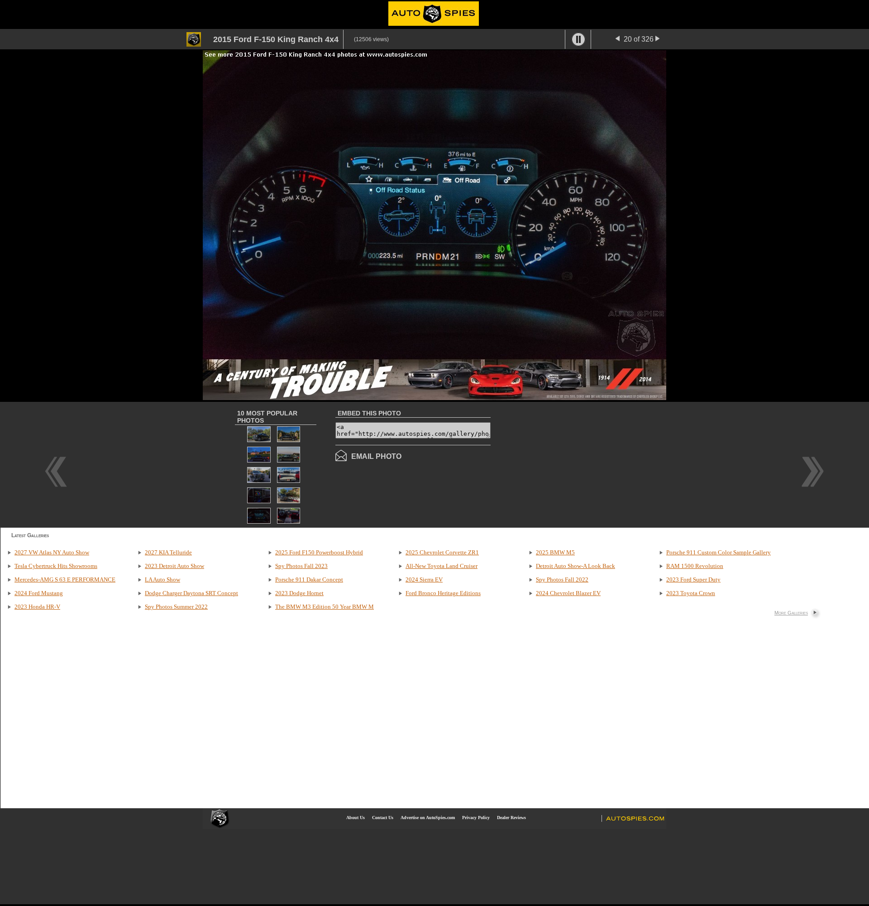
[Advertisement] (567, 463)
